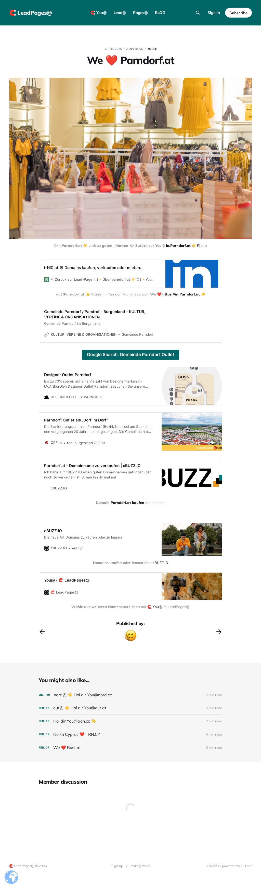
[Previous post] (42, 632)
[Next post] (219, 632)
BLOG (160, 12)
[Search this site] (198, 13)
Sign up (117, 866)
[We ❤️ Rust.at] (130, 747)
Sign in (213, 12)
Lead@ (120, 12)
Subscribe (238, 12)
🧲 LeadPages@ (30, 13)
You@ (152, 49)
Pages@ (140, 12)
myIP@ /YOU (140, 866)
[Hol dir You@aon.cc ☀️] (130, 721)
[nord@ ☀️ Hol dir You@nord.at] (130, 694)
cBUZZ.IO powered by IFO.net (229, 866)
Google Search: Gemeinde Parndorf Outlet (130, 354)
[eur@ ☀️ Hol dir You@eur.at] (130, 707)
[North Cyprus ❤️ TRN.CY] (130, 734)
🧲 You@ (98, 12)
